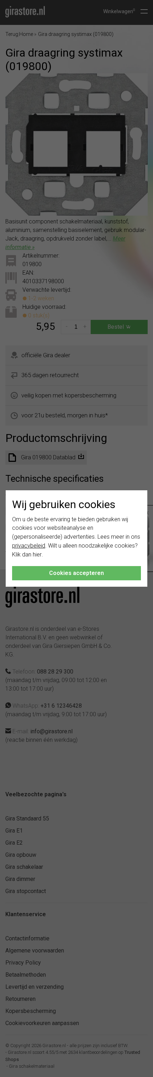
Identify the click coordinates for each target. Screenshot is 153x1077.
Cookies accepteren (76, 573)
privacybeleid (28, 545)
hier (37, 554)
